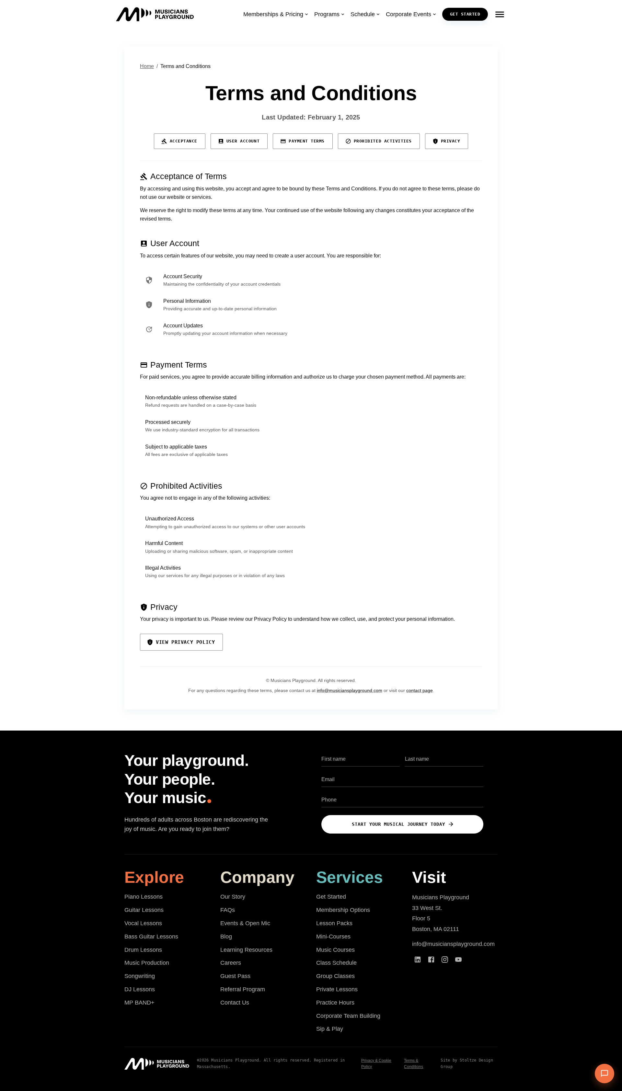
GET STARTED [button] (465, 14)
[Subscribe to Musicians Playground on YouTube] (458, 959)
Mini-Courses (333, 936)
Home (147, 66)
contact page (419, 690)
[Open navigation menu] (499, 14)
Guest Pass (235, 976)
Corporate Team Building (348, 1016)
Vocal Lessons (143, 923)
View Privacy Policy (185, 642)
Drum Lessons (143, 950)
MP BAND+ (139, 1002)
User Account (242, 141)
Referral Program (242, 989)
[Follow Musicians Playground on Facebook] (431, 959)
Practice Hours (335, 1002)
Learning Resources (246, 950)
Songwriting (139, 976)
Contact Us (234, 1002)
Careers (230, 963)
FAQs (227, 910)
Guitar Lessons (144, 910)
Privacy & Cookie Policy (376, 1063)
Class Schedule (336, 963)
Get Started (331, 896)
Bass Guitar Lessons (151, 936)
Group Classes (335, 976)
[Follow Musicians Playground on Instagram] (444, 959)
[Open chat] (604, 1073)
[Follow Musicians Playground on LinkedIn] (417, 959)
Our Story (232, 896)
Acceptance (183, 141)
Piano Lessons (143, 896)
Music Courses (335, 950)
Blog (226, 936)
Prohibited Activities (383, 141)
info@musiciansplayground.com (349, 690)
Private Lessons (337, 989)
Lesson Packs (334, 923)
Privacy (450, 141)
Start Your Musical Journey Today (398, 824)
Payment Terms (307, 141)
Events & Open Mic (245, 923)
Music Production (146, 963)
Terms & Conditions (413, 1063)
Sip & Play (329, 1029)
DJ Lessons (139, 989)
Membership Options (343, 910)
